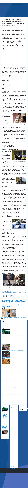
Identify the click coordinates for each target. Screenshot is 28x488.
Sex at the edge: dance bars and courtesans (9, 364)
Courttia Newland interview (7, 295)
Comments (3, 328)
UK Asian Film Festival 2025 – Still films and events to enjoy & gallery (12, 350)
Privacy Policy (2, 469)
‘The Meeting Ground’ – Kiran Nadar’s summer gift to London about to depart (13, 317)
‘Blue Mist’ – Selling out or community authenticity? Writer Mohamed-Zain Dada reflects (13, 395)
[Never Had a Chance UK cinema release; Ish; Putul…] (6, 374)
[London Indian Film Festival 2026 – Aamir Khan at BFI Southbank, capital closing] (16, 411)
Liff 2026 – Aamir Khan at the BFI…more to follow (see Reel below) (12, 402)
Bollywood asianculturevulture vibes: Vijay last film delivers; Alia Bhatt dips (13, 387)
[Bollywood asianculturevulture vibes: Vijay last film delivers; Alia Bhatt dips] (6, 381)
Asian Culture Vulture (12, 468)
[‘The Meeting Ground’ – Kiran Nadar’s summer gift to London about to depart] (6, 366)
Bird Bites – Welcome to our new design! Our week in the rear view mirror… (4, 426)
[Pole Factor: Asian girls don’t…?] (6, 356)
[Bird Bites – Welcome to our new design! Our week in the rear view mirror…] (6, 337)
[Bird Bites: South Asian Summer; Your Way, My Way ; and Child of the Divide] (11, 466)
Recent (2, 327)
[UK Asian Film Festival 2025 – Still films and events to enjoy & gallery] (6, 349)
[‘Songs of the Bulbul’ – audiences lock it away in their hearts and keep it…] (14, 466)
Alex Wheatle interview (6, 291)
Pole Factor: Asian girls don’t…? (6, 357)
